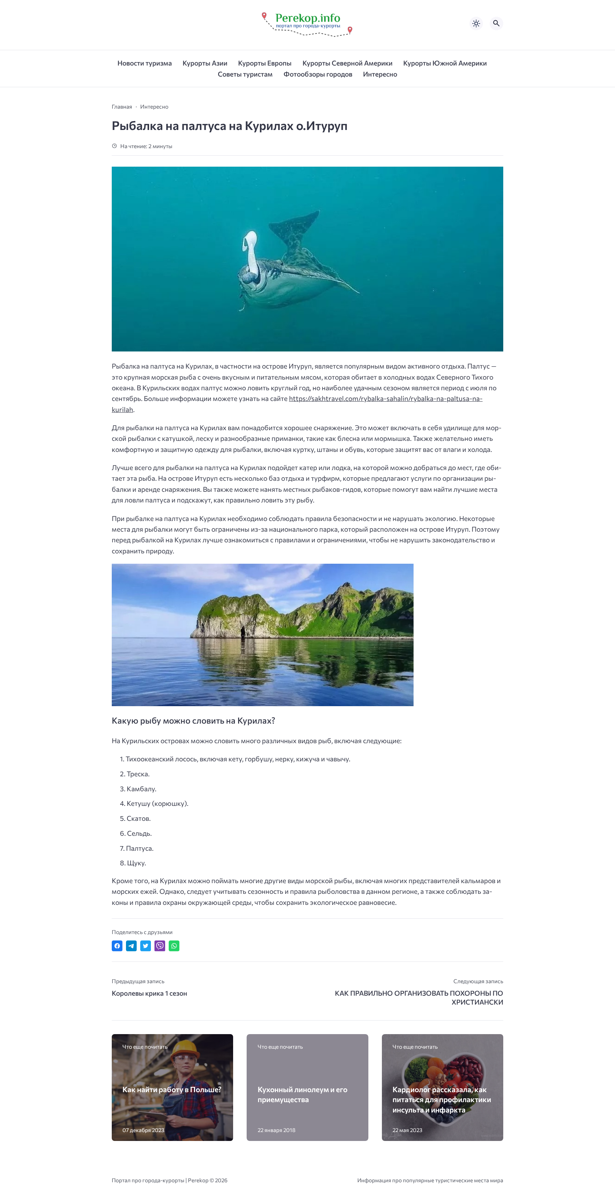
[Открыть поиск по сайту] (496, 23)
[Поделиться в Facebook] (117, 945)
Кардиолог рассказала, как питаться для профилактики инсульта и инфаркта (442, 1099)
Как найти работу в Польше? (171, 1089)
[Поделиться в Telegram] (131, 945)
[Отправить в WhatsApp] (174, 945)
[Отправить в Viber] (159, 945)
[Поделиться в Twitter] (145, 945)
